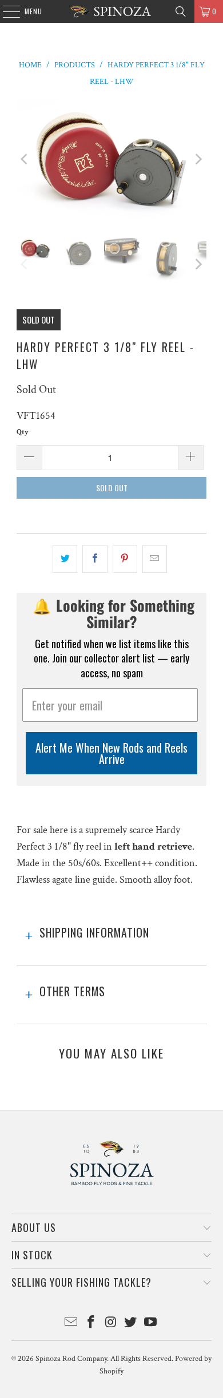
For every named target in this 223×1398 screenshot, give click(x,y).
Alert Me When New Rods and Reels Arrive (111, 753)
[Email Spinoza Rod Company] (71, 1323)
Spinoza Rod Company (71, 1358)
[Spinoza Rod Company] (112, 11)
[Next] (198, 159)
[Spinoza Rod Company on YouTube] (151, 1323)
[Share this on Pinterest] (125, 559)
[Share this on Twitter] (65, 559)
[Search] (181, 11)
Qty (23, 432)
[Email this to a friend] (154, 559)
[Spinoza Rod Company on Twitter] (131, 1323)
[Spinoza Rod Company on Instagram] (111, 1323)
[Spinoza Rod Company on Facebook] (90, 1323)
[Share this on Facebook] (94, 559)
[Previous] (25, 159)
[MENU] (5, 11)
